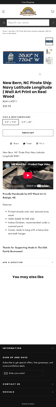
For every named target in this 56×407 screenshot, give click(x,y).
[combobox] (28, 22)
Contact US (11, 384)
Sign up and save (15, 357)
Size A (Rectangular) (17, 117)
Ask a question (13, 262)
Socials (8, 392)
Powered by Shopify (28, 404)
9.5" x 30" (27, 122)
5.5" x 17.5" (10, 122)
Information (12, 348)
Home (5, 31)
